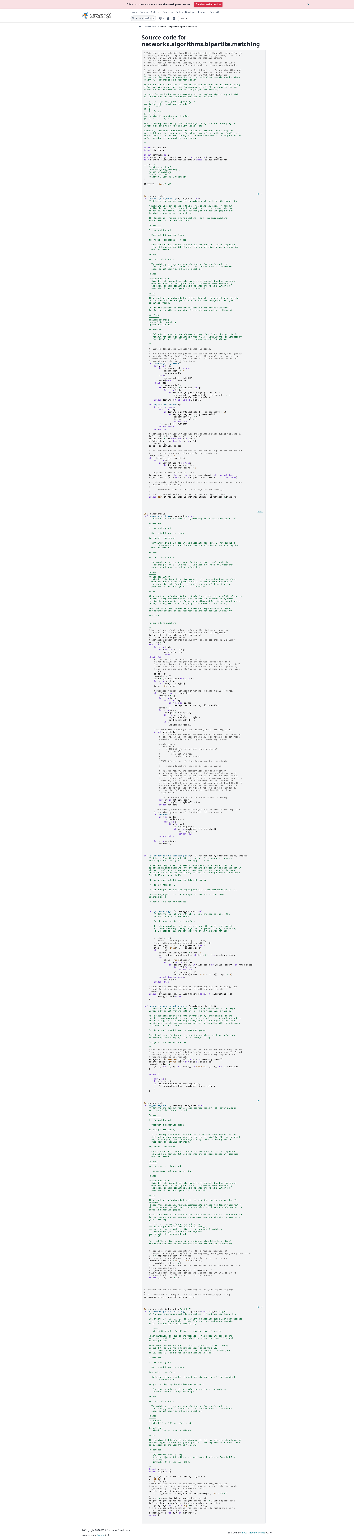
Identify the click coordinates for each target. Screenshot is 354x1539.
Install (135, 12)
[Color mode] (161, 18)
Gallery (179, 12)
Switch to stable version (208, 4)
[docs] (260, 194)
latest (182, 18)
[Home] (140, 26)
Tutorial (144, 12)
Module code (150, 26)
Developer (190, 12)
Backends (155, 12)
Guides (213, 12)
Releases (202, 12)
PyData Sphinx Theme (253, 1532)
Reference (168, 12)
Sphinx (100, 1535)
